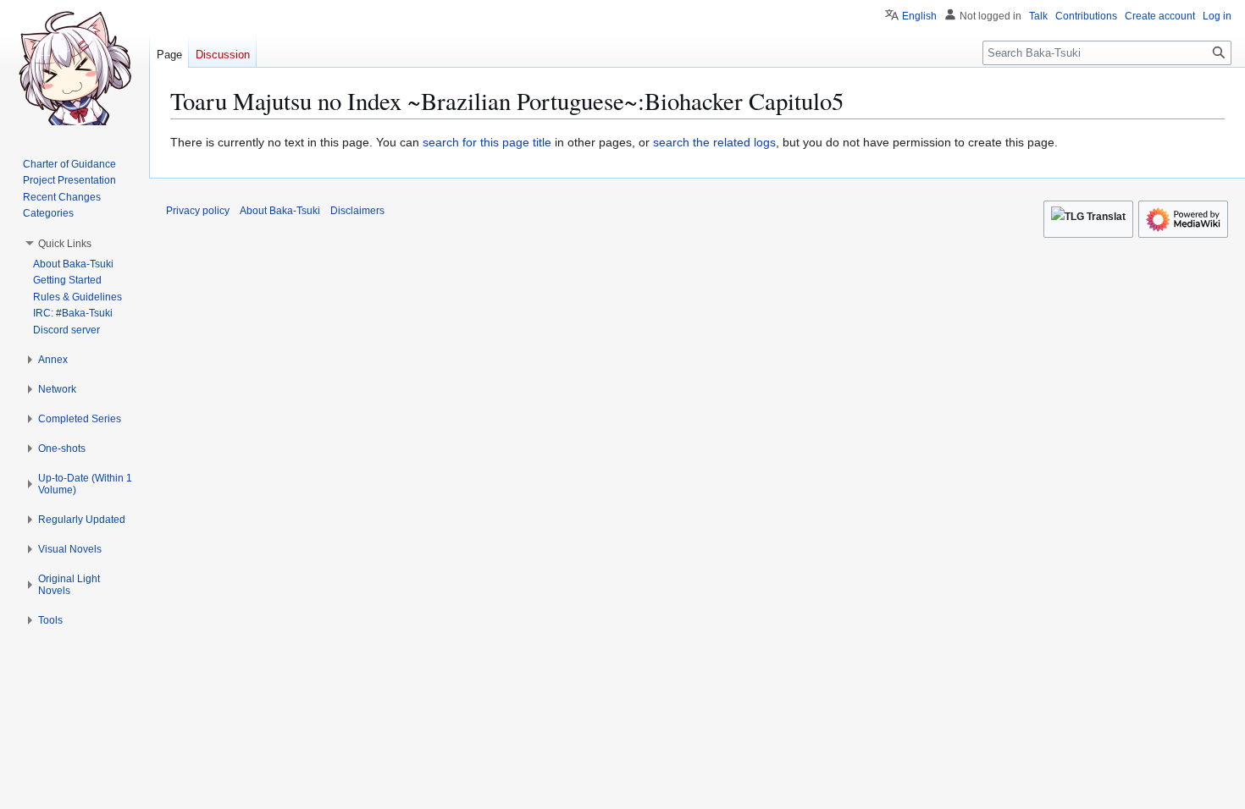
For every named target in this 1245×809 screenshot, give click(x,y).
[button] (64, 244)
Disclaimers (357, 211)
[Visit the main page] (74, 67)
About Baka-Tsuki (280, 211)
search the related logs (714, 142)
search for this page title (487, 142)
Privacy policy (198, 211)
